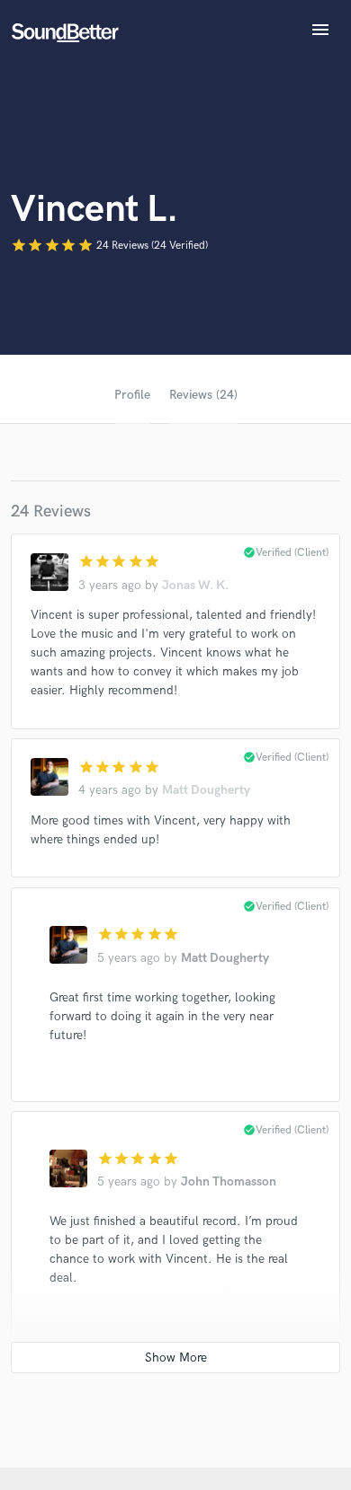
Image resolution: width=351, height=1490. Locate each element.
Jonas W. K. (195, 585)
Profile (132, 394)
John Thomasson (228, 1181)
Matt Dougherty (206, 790)
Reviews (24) (203, 394)
